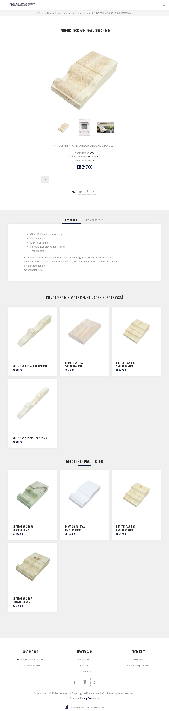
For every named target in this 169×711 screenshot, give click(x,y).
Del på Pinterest (94, 192)
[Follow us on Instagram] (94, 682)
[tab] (71, 220)
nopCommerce (92, 698)
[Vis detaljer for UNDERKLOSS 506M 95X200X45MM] (84, 494)
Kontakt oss (84, 659)
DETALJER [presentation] (71, 220)
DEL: (73, 191)
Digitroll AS (99, 707)
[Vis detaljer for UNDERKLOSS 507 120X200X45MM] (32, 567)
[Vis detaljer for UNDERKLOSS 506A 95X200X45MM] (32, 494)
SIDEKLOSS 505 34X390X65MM (30, 438)
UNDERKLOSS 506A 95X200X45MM (23, 528)
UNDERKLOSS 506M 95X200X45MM (75, 528)
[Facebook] (75, 682)
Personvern (84, 671)
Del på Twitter (81, 192)
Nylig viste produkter (139, 665)
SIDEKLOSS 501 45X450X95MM (30, 366)
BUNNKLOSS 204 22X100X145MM (73, 364)
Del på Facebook (87, 192)
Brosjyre (138, 659)
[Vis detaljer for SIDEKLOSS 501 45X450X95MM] (32, 331)
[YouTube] (84, 682)
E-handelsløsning (77, 707)
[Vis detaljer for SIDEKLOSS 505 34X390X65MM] (32, 403)
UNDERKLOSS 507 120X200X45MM (22, 600)
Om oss (84, 665)
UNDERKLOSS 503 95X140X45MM (125, 364)
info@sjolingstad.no (31, 659)
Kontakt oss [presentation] (95, 220)
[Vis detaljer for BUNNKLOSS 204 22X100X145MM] (84, 331)
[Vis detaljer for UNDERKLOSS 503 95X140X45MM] (136, 331)
